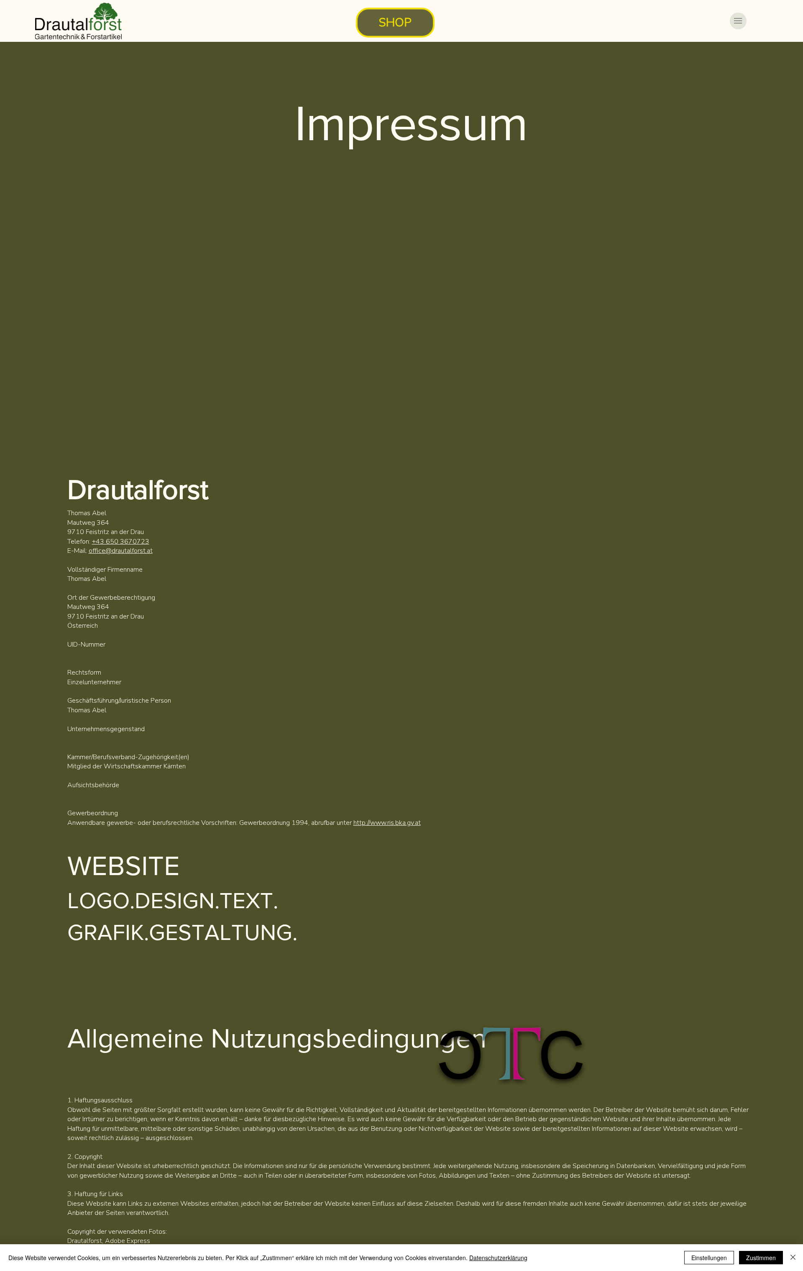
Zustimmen (761, 1257)
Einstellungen (709, 1257)
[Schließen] (793, 1257)
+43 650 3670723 (120, 541)
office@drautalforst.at (121, 550)
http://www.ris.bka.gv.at (387, 822)
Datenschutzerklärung (498, 1257)
